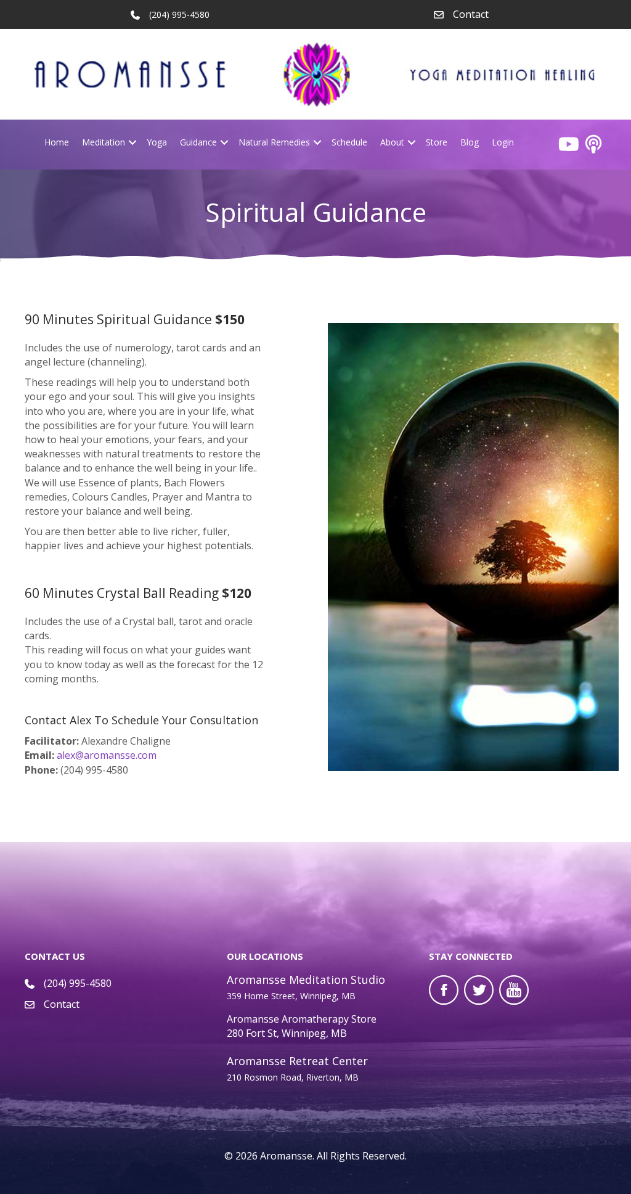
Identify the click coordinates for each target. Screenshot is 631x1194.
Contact (471, 14)
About (392, 142)
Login (503, 142)
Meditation (103, 142)
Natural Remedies (274, 142)
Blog (469, 142)
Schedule (349, 142)
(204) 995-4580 (78, 983)
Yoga (157, 142)
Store (436, 142)
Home (56, 142)
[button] (132, 142)
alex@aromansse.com (107, 755)
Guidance (198, 142)
